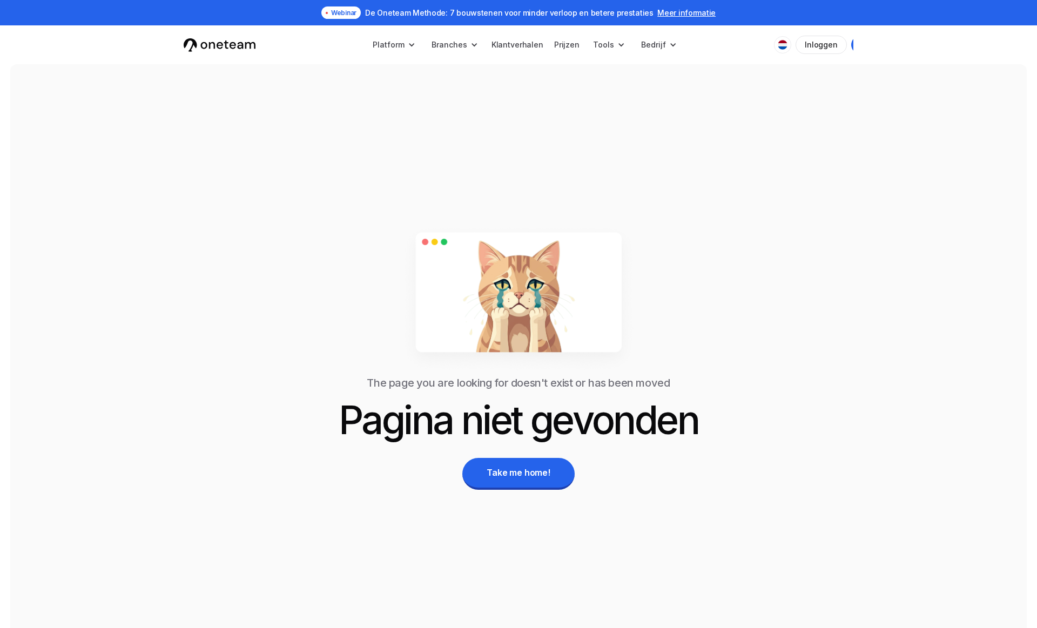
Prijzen (567, 44)
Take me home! (518, 472)
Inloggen (821, 44)
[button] (394, 44)
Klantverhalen (517, 44)
